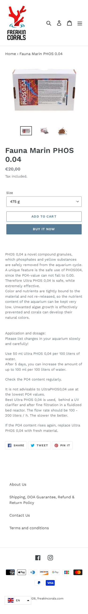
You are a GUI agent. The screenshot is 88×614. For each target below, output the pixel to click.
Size (9, 193)
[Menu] (80, 23)
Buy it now (44, 229)
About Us (17, 484)
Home (10, 54)
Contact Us (19, 515)
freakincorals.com (50, 598)
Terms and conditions (29, 528)
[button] (18, 600)
